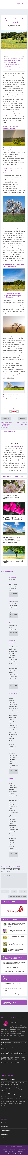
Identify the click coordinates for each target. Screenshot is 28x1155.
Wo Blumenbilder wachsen (8, 1079)
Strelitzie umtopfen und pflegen (11, 994)
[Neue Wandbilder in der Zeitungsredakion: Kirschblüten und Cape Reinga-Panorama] (14, 528)
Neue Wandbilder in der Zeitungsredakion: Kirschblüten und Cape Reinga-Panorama (12, 540)
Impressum (19, 1151)
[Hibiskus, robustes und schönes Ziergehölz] (5, 931)
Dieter (11, 640)
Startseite (4, 1149)
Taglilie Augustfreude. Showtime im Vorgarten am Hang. (12, 984)
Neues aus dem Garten (10, 958)
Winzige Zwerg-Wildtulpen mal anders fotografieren (13, 518)
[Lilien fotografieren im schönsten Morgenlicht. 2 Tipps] (5, 944)
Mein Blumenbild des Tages (11, 979)
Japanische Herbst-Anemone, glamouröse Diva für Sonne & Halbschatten (14, 962)
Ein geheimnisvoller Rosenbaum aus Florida (12, 989)
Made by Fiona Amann (16, 1146)
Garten (20, 461)
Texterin (17, 446)
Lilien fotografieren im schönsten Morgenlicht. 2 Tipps (16, 943)
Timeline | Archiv (5, 1130)
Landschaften (17, 26)
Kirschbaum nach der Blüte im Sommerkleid (12, 65)
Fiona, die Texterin (6, 1042)
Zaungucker (22, 1149)
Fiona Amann (14, 443)
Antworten (13, 594)
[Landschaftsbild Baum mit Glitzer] (14, 552)
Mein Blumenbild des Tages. (8, 1094)
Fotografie (10, 26)
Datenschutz (4, 1134)
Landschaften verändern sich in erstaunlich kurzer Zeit (12, 61)
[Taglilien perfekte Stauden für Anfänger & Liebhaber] (5, 950)
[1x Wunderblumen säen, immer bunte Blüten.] (5, 938)
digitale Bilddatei (12, 1059)
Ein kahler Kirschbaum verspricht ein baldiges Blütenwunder (13, 68)
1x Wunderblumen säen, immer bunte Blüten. (16, 937)
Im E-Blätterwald (5, 1047)
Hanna (11, 779)
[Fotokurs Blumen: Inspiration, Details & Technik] (14, 486)
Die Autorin (4, 1122)
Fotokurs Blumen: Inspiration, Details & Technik (11, 497)
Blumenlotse (13, 694)
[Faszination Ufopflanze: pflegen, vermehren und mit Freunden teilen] (5, 924)
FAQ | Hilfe (8, 1151)
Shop (13, 1151)
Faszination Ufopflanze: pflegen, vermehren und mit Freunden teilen (16, 924)
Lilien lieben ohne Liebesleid (10, 967)
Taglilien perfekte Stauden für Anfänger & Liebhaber (15, 949)
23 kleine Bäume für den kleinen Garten (13, 971)
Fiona (11, 601)
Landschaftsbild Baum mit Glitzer (13, 562)
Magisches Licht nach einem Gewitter (13, 58)
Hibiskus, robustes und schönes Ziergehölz (16, 931)
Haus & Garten (13, 1149)
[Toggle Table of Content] (21, 56)
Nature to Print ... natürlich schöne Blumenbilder (13, 1052)
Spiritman (12, 577)
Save (15, 411)
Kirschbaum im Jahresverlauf (11, 397)
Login (2, 1138)
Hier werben (4, 1126)
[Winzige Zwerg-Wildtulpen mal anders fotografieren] (14, 508)
